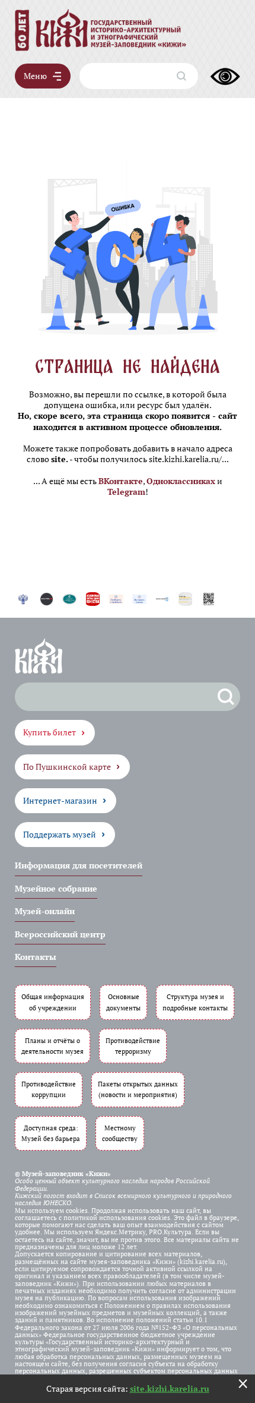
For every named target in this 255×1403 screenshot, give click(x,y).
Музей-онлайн (45, 911)
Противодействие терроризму (133, 1046)
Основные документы (123, 1002)
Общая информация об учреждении (52, 1002)
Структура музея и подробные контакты (195, 1002)
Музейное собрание (56, 888)
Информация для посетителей (78, 865)
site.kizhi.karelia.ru (169, 1388)
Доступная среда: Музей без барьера (50, 1133)
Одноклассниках (180, 480)
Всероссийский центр (60, 934)
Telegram (126, 491)
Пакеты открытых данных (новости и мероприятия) (138, 1089)
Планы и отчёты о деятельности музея (52, 1046)
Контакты (35, 956)
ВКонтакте (120, 480)
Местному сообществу (120, 1133)
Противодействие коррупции (48, 1089)
